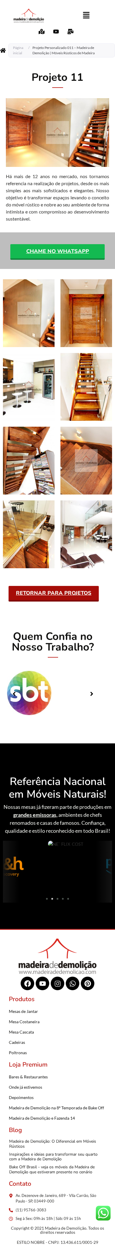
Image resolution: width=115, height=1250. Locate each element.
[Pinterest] (87, 983)
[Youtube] (42, 983)
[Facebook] (27, 983)
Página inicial (18, 50)
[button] (86, 15)
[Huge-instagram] (57, 983)
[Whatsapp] (72, 983)
